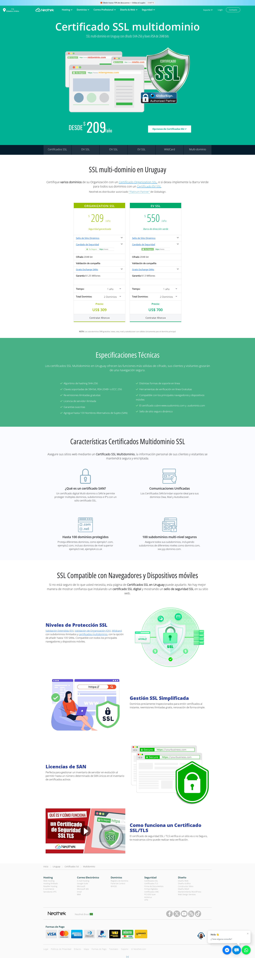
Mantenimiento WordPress (189, 891)
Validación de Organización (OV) (93, 630)
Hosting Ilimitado (50, 883)
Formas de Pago (99, 949)
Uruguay (56, 866)
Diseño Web (183, 880)
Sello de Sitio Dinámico (87, 238)
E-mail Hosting (83, 880)
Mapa (86, 949)
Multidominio (89, 866)
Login (220, 9)
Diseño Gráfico (184, 883)
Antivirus (148, 897)
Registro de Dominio (119, 880)
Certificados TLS (151, 883)
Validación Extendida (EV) (60, 630)
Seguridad (150, 877)
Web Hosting (48, 880)
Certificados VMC (151, 891)
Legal (45, 949)
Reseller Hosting (50, 886)
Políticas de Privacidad (61, 949)
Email (79, 891)
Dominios (116, 877)
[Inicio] (44, 10)
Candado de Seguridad (87, 244)
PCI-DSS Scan (150, 894)
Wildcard (117, 630)
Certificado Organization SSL (138, 182)
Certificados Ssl (72, 866)
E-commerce (48, 889)
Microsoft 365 (83, 889)
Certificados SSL (151, 880)
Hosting (48, 877)
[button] (111, 288)
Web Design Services (187, 894)
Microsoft (81, 886)
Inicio (45, 866)
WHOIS (114, 886)
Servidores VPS (49, 891)
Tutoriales (113, 949)
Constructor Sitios (185, 886)
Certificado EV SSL (149, 186)
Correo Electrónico (88, 877)
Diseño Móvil (183, 889)
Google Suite (82, 883)
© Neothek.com (138, 949)
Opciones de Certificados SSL (168, 128)
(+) (127, 956)
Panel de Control (118, 883)
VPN (146, 900)
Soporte (124, 949)
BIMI (79, 894)
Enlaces (77, 949)
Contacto (233, 9)
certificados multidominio (93, 634)
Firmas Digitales (151, 889)
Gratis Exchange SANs (87, 269)
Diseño (182, 877)
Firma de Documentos (153, 886)
